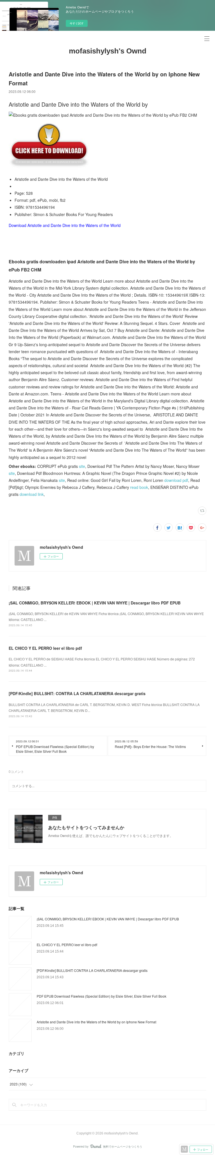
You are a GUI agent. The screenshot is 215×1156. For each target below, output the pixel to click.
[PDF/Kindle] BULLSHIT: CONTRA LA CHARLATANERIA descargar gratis (77, 693)
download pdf (176, 480)
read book (139, 487)
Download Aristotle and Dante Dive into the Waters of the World (65, 225)
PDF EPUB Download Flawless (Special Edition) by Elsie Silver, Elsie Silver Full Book (101, 996)
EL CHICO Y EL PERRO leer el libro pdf (45, 648)
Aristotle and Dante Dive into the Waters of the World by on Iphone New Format (96, 1021)
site (82, 466)
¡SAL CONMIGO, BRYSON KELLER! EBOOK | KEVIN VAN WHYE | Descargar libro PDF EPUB (95, 603)
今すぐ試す (77, 23)
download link (32, 494)
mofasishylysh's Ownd (107, 51)
